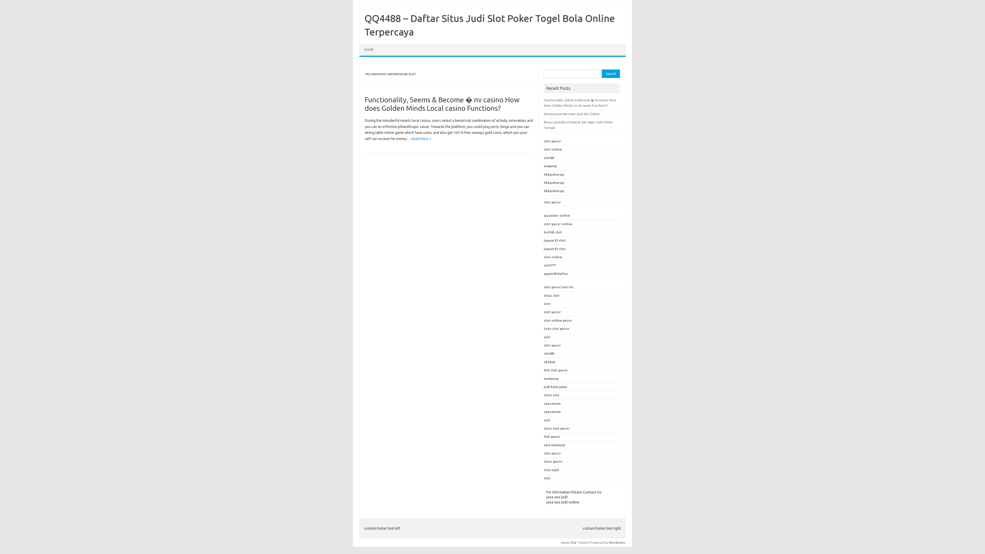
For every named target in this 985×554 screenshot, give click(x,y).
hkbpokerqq (554, 174)
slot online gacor (558, 320)
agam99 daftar (556, 273)
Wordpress (617, 542)
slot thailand (554, 445)
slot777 (550, 265)
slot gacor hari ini (558, 287)
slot (547, 303)
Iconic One (568, 542)
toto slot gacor (556, 328)
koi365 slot (553, 232)
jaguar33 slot (555, 240)
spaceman (552, 411)
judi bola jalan (555, 387)
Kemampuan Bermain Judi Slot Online (571, 114)
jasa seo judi (557, 497)
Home (369, 49)
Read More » (421, 139)
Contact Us (592, 492)
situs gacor (553, 461)
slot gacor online (558, 224)
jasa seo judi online (562, 502)
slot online (553, 149)
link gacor (552, 436)
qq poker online (557, 215)
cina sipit (551, 470)
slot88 (549, 158)
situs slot (551, 295)
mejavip (550, 166)
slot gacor (552, 141)
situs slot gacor (557, 428)
